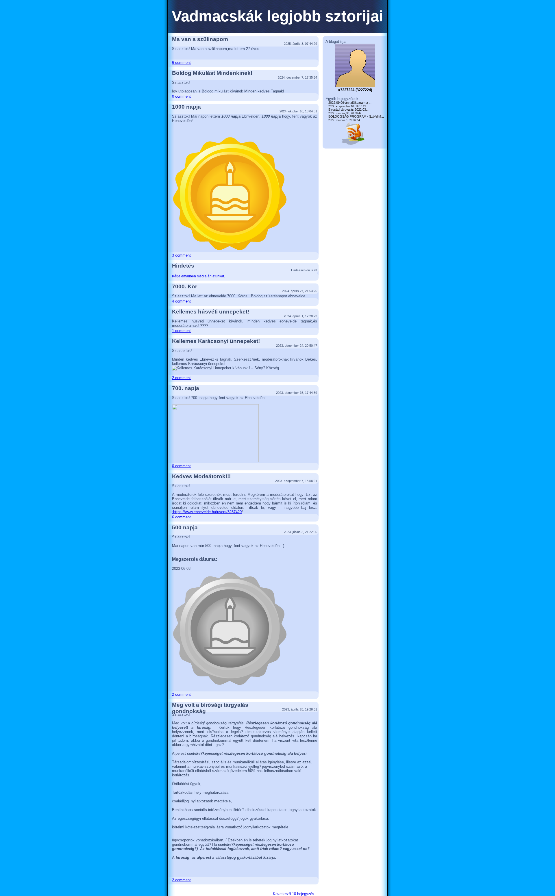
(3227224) (355, 90)
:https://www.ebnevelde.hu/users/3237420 (207, 512)
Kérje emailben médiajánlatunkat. (198, 276)
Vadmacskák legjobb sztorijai (277, 16)
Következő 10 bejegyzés (293, 894)
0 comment (181, 96)
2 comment (181, 378)
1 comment (181, 331)
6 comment (181, 62)
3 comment (181, 255)
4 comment (181, 301)
